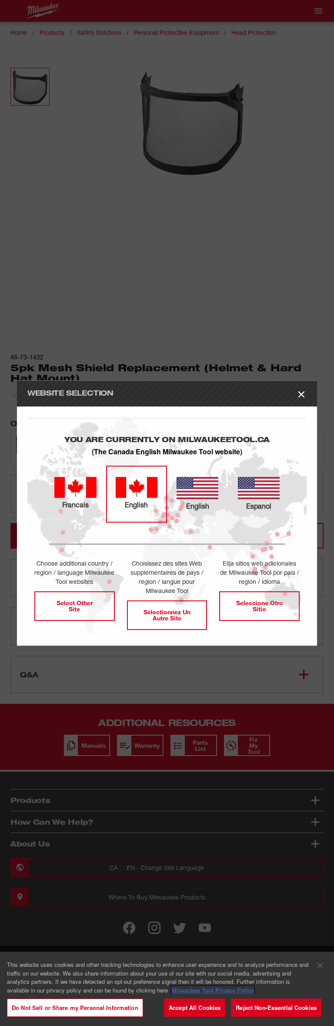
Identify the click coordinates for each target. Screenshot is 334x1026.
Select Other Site (75, 606)
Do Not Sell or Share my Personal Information (75, 1007)
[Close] (320, 965)
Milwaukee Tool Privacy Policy (213, 990)
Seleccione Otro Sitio (259, 606)
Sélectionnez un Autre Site (167, 615)
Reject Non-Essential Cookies (276, 1007)
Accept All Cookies (194, 1007)
